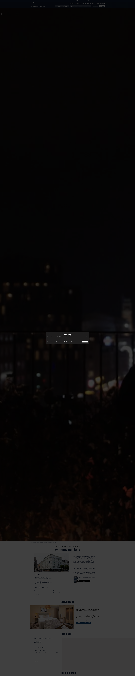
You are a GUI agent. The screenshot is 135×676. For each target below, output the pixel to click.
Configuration (79, 337)
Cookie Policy (55, 338)
